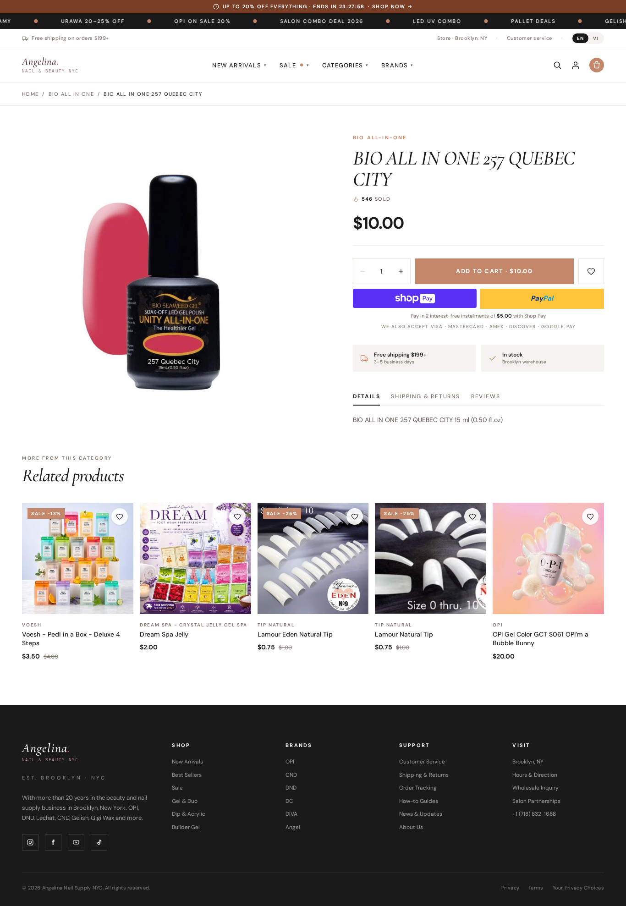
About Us (411, 827)
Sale (294, 65)
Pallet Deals (502, 20)
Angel (293, 827)
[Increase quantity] (401, 271)
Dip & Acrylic (188, 814)
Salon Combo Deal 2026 (290, 20)
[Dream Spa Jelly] (195, 558)
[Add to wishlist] (591, 271)
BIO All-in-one (380, 137)
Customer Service (422, 761)
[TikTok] (99, 842)
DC (289, 801)
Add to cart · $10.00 (494, 271)
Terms (535, 887)
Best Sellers (187, 775)
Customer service (529, 38)
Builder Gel (186, 827)
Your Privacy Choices (578, 887)
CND (291, 775)
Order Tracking (418, 787)
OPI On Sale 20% (171, 20)
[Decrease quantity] (362, 271)
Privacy (510, 887)
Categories (345, 65)
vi (596, 38)
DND (291, 787)
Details (366, 396)
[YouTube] (76, 842)
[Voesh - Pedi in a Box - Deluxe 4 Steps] (77, 558)
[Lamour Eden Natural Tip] (313, 558)
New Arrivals (239, 65)
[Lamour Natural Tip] (430, 558)
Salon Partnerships (536, 801)
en (580, 38)
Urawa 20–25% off (61, 20)
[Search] (557, 65)
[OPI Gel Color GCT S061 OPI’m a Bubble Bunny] (548, 558)
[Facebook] (53, 842)
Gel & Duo (185, 801)
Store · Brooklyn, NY (462, 38)
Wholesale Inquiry (535, 787)
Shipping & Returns (425, 396)
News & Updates (420, 814)
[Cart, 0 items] (596, 65)
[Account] (575, 65)
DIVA (291, 814)
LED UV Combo (406, 20)
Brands (397, 65)
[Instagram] (30, 842)
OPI (290, 761)
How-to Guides (418, 801)
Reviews (485, 396)
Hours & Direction (534, 775)
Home (30, 94)
